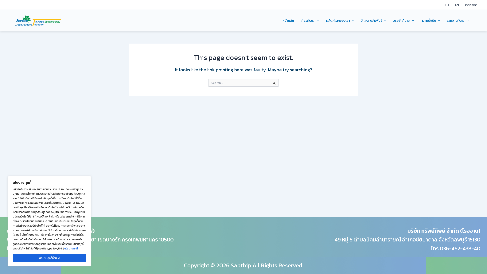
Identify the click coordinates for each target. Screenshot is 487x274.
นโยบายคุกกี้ (71, 249)
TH (447, 4)
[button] (317, 20)
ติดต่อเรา (471, 4)
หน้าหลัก (288, 20)
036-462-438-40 (460, 248)
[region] (49, 221)
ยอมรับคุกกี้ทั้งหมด (49, 258)
